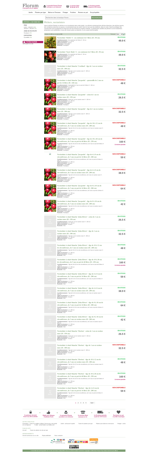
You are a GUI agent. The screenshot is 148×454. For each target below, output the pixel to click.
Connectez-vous (121, 1)
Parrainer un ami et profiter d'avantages (102, 1)
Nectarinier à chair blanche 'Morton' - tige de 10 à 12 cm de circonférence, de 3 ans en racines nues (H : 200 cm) (79, 360)
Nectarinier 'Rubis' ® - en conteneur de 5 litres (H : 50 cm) (78, 37)
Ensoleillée (26, 37)
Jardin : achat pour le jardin (68, 423)
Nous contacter (58, 435)
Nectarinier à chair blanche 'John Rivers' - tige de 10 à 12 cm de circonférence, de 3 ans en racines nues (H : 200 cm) (79, 246)
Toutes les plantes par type (85, 423)
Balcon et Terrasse (54, 12)
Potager (65, 12)
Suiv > (92, 403)
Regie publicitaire (46, 435)
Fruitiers (73, 12)
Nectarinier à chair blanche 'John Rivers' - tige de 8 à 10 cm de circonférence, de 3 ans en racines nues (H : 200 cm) (80, 317)
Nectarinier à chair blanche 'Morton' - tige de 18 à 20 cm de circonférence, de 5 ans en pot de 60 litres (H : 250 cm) (79, 374)
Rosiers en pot (83, 12)
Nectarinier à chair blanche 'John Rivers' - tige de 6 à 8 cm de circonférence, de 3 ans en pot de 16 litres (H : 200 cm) (79, 275)
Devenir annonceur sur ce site (30, 435)
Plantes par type (40, 12)
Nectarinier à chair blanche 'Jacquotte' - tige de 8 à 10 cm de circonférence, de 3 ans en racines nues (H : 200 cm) (79, 202)
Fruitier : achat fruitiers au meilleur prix (44, 425)
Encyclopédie (94, 12)
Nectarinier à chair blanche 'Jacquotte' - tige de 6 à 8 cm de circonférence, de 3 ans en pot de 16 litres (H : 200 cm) (79, 155)
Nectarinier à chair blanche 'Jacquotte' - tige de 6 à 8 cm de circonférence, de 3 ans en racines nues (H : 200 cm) (79, 171)
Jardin (30, 12)
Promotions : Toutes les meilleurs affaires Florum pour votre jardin (40, 423)
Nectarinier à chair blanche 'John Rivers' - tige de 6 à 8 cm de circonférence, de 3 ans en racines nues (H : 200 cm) (79, 289)
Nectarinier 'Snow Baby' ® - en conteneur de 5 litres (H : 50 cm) (80, 52)
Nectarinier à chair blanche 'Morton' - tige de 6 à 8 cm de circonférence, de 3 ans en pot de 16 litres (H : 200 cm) (78, 389)
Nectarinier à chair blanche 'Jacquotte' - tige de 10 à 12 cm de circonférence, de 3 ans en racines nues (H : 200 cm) (79, 124)
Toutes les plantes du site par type (39, 430)
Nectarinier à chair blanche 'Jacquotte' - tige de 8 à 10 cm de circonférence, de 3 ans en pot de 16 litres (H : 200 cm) (79, 186)
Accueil (24, 430)
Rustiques (26, 33)
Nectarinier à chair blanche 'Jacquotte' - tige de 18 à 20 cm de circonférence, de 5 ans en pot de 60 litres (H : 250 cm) (79, 140)
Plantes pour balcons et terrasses (105, 423)
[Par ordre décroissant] (124, 34)
